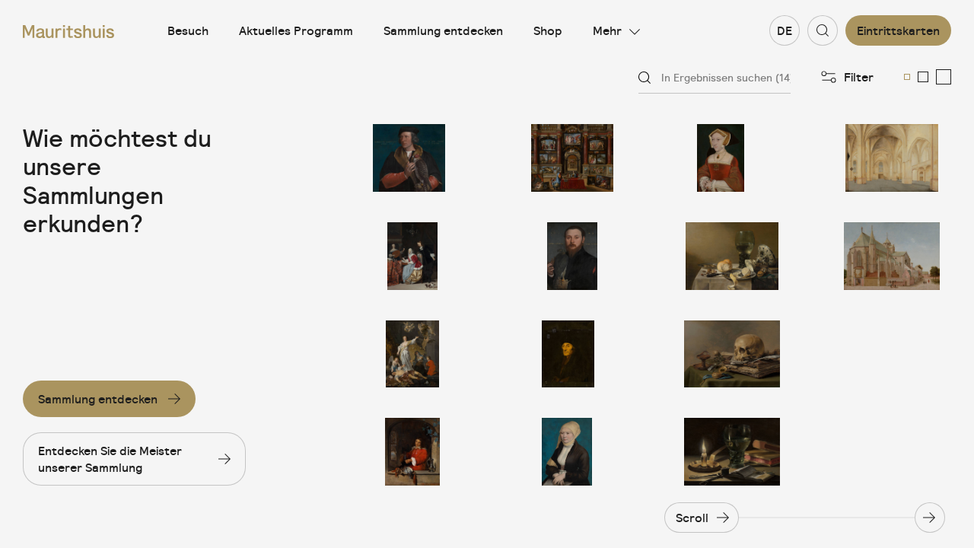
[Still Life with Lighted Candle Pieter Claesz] (732, 452)
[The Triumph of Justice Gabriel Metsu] (412, 354)
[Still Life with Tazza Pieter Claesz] (732, 256)
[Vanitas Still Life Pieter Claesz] (732, 354)
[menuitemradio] (907, 77)
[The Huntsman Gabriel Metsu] (412, 452)
